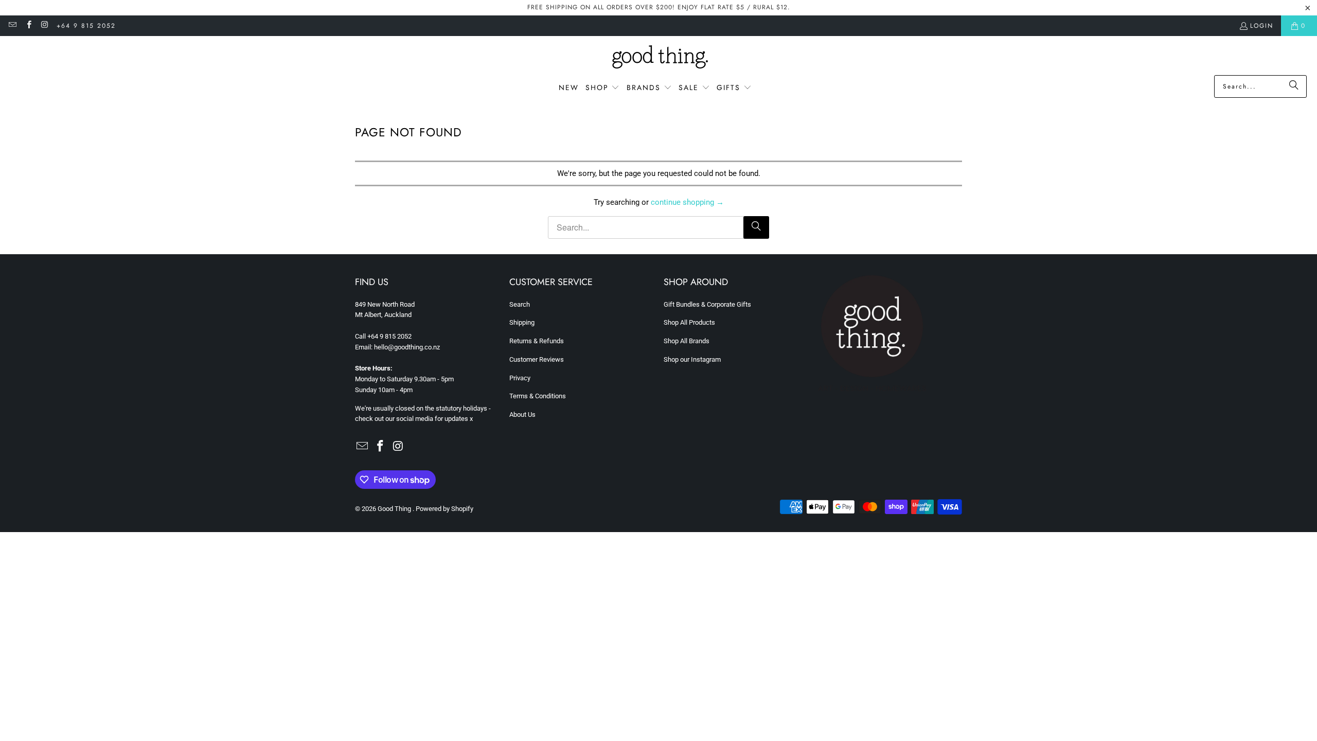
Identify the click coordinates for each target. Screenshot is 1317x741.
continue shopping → (687, 202)
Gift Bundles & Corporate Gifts (707, 304)
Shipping (522, 322)
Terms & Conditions (537, 396)
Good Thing (395, 509)
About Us (522, 414)
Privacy (519, 378)
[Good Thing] (658, 58)
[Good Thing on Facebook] (28, 25)
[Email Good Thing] (12, 25)
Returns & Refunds (536, 341)
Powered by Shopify (444, 509)
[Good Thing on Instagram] (44, 25)
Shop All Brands (686, 341)
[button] (602, 88)
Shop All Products (689, 322)
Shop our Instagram (692, 359)
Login (1261, 25)
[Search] (1294, 86)
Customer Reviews (536, 359)
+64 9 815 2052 (86, 25)
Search (519, 304)
